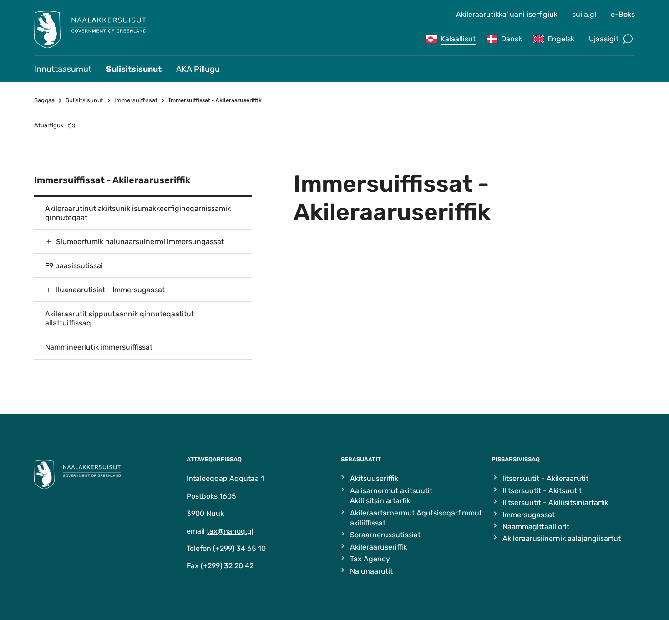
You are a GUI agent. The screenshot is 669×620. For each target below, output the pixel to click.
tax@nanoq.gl (230, 531)
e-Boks (623, 14)
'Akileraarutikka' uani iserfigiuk (506, 14)
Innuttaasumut (62, 69)
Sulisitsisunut (134, 69)
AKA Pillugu (198, 69)
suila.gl (584, 14)
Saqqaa (44, 100)
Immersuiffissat (135, 100)
